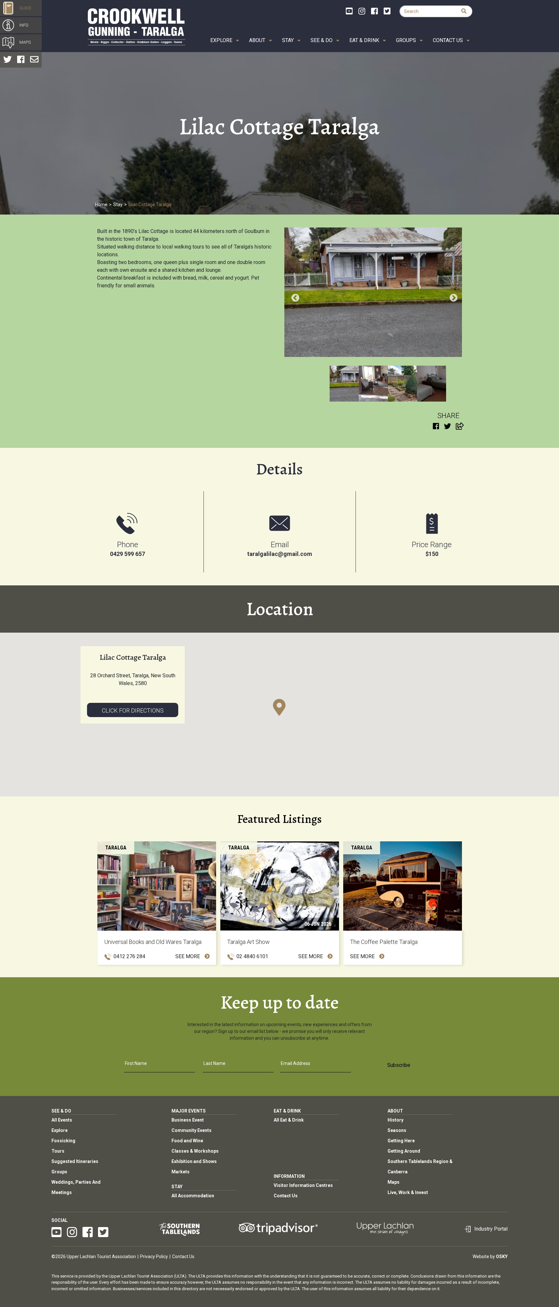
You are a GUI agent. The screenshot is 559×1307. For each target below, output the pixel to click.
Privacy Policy (154, 1256)
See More (188, 956)
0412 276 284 (129, 956)
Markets (180, 1171)
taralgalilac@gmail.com (279, 553)
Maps (394, 1182)
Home (101, 204)
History (395, 1120)
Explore (221, 40)
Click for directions (133, 710)
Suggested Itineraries (74, 1161)
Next (452, 297)
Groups (406, 40)
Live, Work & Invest (408, 1192)
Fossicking (63, 1140)
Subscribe (398, 1065)
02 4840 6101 (252, 956)
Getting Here (401, 1140)
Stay (288, 40)
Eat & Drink (364, 40)
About (257, 40)
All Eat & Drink (289, 1120)
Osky (502, 1256)
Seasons (397, 1130)
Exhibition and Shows (194, 1161)
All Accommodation (192, 1195)
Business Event (187, 1120)
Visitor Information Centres (303, 1185)
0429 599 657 (127, 553)
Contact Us (448, 40)
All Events (61, 1120)
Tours (57, 1151)
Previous (294, 297)
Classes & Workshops (195, 1151)
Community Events (191, 1130)
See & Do (322, 40)
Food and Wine (187, 1140)
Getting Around (404, 1151)
